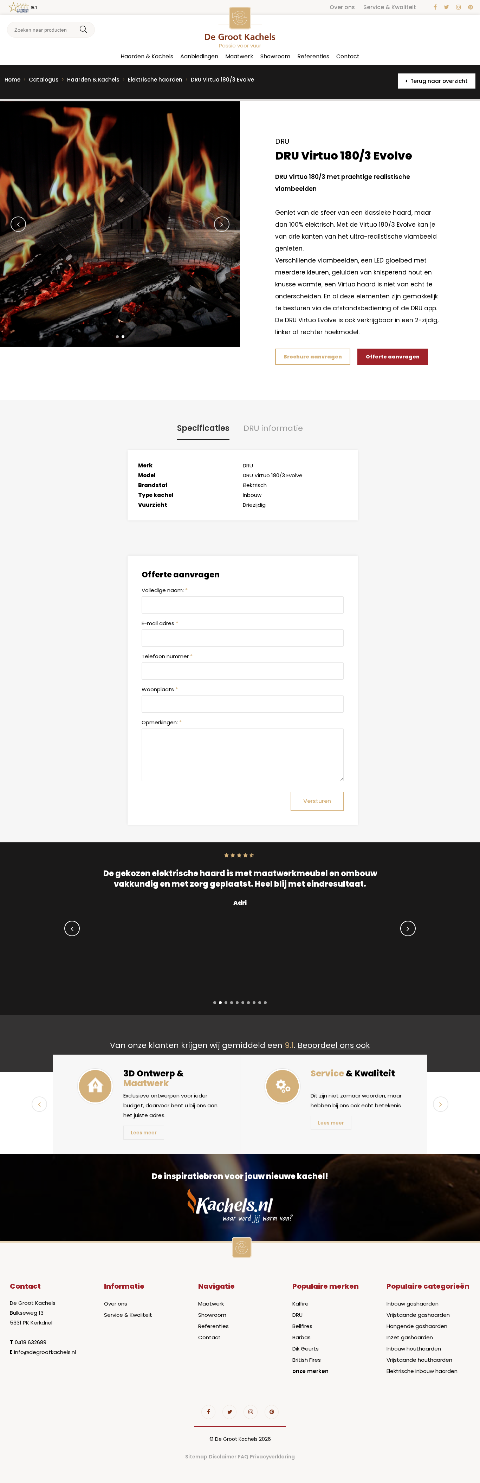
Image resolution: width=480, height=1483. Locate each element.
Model (147, 475)
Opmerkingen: (162, 722)
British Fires (306, 1360)
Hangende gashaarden (417, 1326)
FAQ (243, 1456)
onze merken (310, 1371)
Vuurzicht (152, 505)
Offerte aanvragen (393, 356)
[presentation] (18, 224)
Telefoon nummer (167, 656)
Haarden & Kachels (147, 56)
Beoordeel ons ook (334, 1045)
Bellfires (302, 1326)
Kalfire (300, 1303)
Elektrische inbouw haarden (422, 1371)
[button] (117, 336)
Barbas (301, 1337)
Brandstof (153, 485)
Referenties (313, 56)
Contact (347, 56)
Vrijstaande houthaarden (419, 1360)
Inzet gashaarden (410, 1337)
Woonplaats (160, 689)
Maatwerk (239, 56)
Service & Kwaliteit (389, 7)
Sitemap (196, 1456)
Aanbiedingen (199, 56)
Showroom (275, 56)
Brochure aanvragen (313, 356)
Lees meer (144, 1132)
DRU (297, 1315)
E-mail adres (160, 623)
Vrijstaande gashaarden (418, 1315)
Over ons (342, 7)
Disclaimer (222, 1456)
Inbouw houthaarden (414, 1348)
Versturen (317, 801)
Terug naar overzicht (438, 81)
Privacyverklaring (272, 1456)
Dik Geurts (305, 1348)
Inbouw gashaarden (413, 1303)
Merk (145, 465)
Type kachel (156, 495)
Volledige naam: (165, 590)
